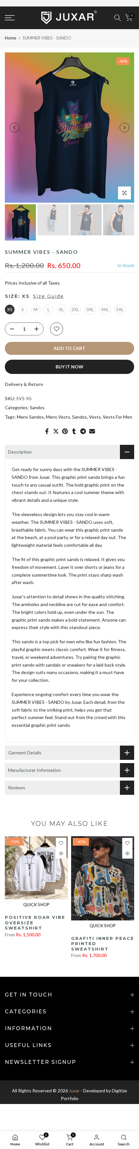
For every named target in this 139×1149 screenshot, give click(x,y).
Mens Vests (58, 417)
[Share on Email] (92, 431)
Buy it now (69, 366)
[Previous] (14, 127)
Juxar (74, 1090)
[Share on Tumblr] (74, 431)
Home (10, 37)
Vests (95, 417)
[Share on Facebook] (47, 431)
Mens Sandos (30, 417)
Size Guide (48, 296)
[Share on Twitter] (56, 431)
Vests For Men (117, 417)
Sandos (37, 407)
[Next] (124, 127)
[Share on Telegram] (83, 431)
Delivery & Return (24, 384)
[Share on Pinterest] (65, 431)
